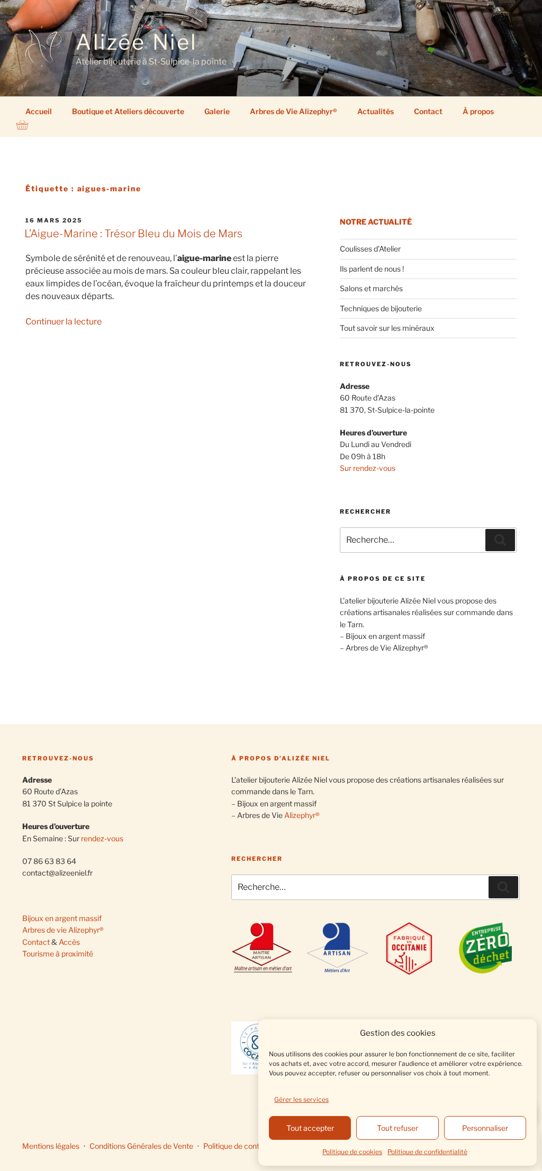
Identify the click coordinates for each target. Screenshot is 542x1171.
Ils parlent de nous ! (372, 268)
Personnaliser (485, 1127)
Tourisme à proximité (57, 953)
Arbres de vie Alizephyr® (63, 929)
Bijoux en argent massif (62, 918)
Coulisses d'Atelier (370, 248)
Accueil (38, 111)
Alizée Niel (136, 42)
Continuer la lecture (63, 322)
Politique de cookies (352, 1152)
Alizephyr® (302, 815)
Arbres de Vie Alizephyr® (293, 111)
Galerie (217, 111)
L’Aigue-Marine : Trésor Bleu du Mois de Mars (133, 233)
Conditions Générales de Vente (141, 1145)
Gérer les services (301, 1099)
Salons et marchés (371, 288)
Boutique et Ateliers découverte (128, 111)
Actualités (375, 111)
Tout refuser (397, 1127)
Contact (428, 111)
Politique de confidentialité (427, 1152)
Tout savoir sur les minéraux (387, 327)
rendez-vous (102, 838)
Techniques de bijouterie (381, 308)
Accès (69, 941)
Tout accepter (310, 1127)
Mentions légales (50, 1145)
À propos (478, 111)
